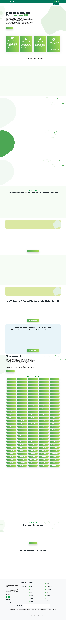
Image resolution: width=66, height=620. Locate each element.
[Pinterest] (58, 1)
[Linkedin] (57, 1)
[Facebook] (55, 1)
